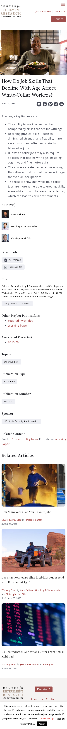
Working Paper (18, 325)
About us (37, 699)
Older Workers (11, 361)
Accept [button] (42, 724)
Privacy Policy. (27, 724)
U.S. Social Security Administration (21, 421)
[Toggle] (63, 5)
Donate (58, 19)
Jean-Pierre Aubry (29, 664)
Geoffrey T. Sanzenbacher (24, 226)
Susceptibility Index (25, 439)
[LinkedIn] (61, 105)
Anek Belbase (18, 214)
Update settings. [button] (47, 718)
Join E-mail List (43, 11)
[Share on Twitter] (55, 105)
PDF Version (14, 259)
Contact (51, 699)
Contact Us (59, 11)
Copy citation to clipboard (17, 303)
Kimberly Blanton (34, 519)
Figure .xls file (15, 266)
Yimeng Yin (48, 664)
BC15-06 (13, 342)
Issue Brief (9, 381)
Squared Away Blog (20, 320)
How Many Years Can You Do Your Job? (26, 512)
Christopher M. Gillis (21, 238)
